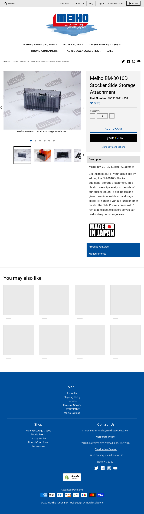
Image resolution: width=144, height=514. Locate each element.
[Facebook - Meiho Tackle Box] (128, 61)
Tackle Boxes (38, 434)
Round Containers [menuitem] (44, 50)
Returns (72, 401)
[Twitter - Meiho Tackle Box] (123, 61)
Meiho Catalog (72, 412)
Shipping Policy (72, 397)
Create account (115, 3)
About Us (64, 3)
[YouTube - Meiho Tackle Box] (138, 61)
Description (95, 159)
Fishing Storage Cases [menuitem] (39, 44)
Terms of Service (72, 405)
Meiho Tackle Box (58, 502)
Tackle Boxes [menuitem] (72, 44)
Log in (101, 3)
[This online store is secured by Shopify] (72, 480)
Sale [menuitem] (110, 50)
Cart (135, 3)
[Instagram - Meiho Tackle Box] (133, 61)
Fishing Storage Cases (38, 430)
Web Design (76, 502)
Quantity (95, 111)
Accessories (38, 446)
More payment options (113, 146)
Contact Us (79, 3)
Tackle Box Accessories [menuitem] (82, 50)
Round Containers (38, 442)
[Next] (83, 107)
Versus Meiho (38, 438)
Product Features (99, 246)
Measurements (97, 253)
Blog (91, 3)
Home (7, 61)
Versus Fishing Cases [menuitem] (103, 44)
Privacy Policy (72, 408)
